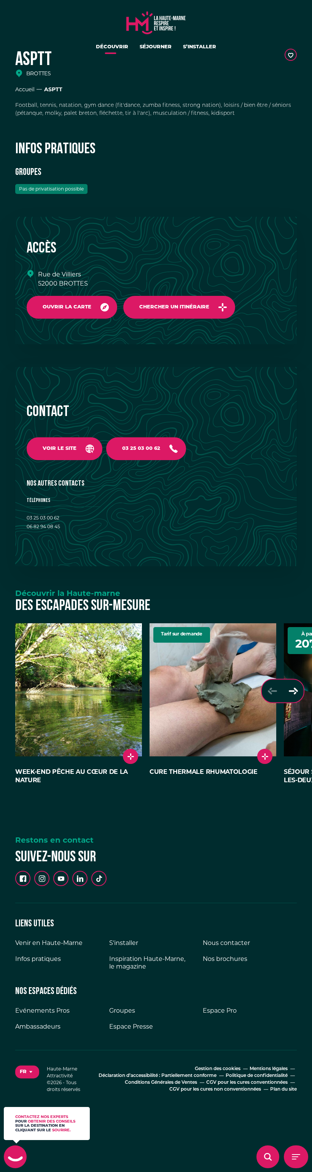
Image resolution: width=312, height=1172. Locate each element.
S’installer (199, 46)
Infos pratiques (38, 958)
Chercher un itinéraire (174, 307)
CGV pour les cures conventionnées (247, 1082)
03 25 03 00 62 (141, 448)
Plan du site (283, 1089)
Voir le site (59, 448)
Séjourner (156, 46)
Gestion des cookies (217, 1069)
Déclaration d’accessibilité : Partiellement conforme (157, 1076)
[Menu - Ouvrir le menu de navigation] (296, 1156)
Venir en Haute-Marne (49, 942)
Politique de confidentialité (257, 1076)
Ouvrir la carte (67, 307)
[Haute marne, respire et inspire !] (156, 21)
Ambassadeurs (37, 1026)
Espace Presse (131, 1026)
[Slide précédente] (272, 691)
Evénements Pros (42, 1010)
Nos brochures (225, 958)
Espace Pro (220, 1010)
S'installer (123, 942)
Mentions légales (269, 1069)
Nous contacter (226, 942)
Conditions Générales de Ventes (161, 1082)
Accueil (25, 89)
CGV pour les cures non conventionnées (215, 1089)
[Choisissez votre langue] (27, 1072)
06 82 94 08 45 (43, 526)
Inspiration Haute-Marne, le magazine (147, 962)
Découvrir (112, 46)
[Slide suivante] (293, 691)
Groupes (122, 1010)
